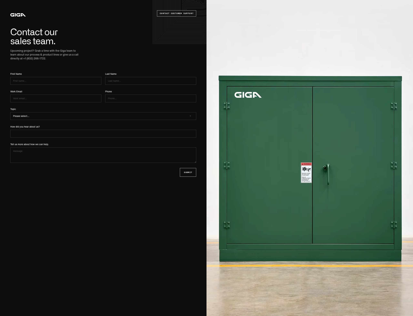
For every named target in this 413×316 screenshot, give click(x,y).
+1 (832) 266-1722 (34, 58)
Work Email (16, 91)
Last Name (110, 74)
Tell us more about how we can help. (29, 144)
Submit (188, 172)
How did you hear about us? (25, 127)
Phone (108, 91)
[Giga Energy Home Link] (18, 14)
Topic (13, 109)
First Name (16, 74)
